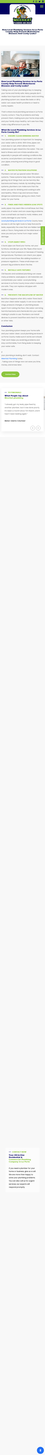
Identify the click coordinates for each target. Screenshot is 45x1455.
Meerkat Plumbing (9, 358)
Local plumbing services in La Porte (16, 221)
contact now (10, 374)
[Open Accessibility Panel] (40, 1450)
